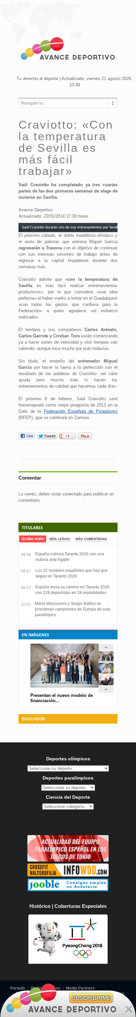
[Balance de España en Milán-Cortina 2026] (106, 672)
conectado (72, 493)
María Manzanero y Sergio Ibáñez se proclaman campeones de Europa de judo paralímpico (73, 609)
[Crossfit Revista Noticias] (67, 874)
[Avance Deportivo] (68, 50)
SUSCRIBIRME (91, 998)
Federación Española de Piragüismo (81, 411)
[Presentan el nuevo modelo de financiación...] (106, 660)
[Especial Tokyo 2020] (67, 860)
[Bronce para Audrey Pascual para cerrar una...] (106, 683)
